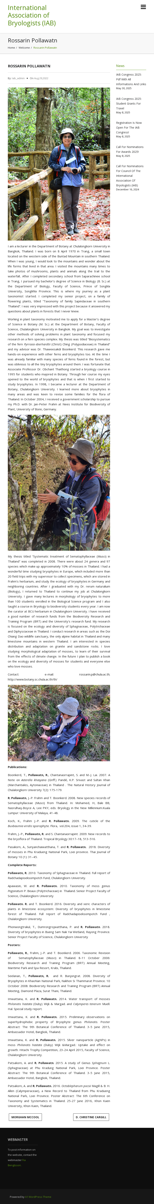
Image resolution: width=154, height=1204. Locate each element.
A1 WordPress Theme (38, 1197)
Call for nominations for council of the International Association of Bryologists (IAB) (130, 175)
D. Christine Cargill (91, 1117)
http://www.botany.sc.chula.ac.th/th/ (32, 679)
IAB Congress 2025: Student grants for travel (129, 103)
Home (11, 47)
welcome (24, 47)
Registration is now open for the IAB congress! (129, 127)
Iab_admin (18, 78)
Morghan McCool (25, 1117)
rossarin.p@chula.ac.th (94, 674)
